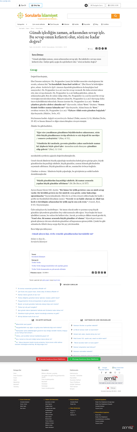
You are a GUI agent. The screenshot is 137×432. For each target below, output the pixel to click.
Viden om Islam (49, 414)
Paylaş (91, 49)
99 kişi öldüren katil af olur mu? (28, 316)
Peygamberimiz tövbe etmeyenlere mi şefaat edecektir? (37, 301)
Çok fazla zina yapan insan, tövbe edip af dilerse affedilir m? (38, 291)
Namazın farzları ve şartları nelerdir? (86, 325)
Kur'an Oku (98, 414)
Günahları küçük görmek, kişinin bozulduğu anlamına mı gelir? (38, 313)
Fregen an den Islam (50, 408)
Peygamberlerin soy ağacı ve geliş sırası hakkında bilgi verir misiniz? (39, 327)
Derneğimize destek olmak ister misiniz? (110, 383)
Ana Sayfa (21, 28)
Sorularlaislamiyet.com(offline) (102, 419)
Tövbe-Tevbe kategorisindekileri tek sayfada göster (50, 266)
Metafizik (16, 382)
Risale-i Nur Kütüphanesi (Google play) (104, 402)
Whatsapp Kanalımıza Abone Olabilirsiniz (85, 359)
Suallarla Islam (48, 406)
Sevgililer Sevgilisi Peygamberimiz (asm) (53, 376)
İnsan (15, 378)
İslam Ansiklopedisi (48, 388)
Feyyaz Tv (73, 410)
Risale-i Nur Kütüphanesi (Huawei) (103, 404)
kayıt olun (57, 280)
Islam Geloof (48, 416)
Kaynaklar (73, 378)
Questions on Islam (50, 402)
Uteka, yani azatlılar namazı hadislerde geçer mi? (32, 336)
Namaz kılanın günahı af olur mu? (29, 295)
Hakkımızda (74, 373)
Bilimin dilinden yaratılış (49, 373)
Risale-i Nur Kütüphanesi (101, 417)
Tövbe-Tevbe (39, 28)
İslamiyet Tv (73, 414)
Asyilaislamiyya (49, 410)
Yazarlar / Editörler (76, 375)
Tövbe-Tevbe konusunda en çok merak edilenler (49, 269)
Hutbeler (44, 384)
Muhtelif (16, 384)
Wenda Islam (48, 418)
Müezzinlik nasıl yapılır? (24, 324)
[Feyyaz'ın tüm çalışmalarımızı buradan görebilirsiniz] (128, 427)
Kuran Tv (72, 412)
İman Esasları (17, 375)
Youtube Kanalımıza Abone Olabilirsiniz (52, 359)
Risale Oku (73, 404)
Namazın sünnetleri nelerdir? (83, 351)
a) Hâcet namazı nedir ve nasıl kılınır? (86, 330)
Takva (32, 28)
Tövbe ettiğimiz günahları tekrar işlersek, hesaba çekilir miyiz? (39, 298)
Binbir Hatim (23, 406)
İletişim (72, 389)
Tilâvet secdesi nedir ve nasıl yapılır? (86, 343)
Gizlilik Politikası (75, 384)
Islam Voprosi (48, 404)
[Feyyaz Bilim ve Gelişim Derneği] (111, 379)
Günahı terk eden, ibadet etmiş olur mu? (87, 334)
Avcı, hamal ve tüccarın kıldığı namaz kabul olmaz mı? (34, 339)
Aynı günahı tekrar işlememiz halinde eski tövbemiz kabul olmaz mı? (40, 310)
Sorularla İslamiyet (38, 257)
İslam (27, 28)
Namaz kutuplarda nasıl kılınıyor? (85, 347)
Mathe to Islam (48, 425)
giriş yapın (46, 280)
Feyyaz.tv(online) (99, 421)
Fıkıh (15, 373)
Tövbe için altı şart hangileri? (27, 307)
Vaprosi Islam (48, 412)
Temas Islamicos (49, 421)
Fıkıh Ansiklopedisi (48, 379)
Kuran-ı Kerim (23, 404)
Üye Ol (23, 5)
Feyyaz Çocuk (99, 408)
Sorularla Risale (74, 402)
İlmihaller (45, 386)
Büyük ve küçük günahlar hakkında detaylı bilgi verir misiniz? (38, 304)
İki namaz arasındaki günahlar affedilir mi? (32, 288)
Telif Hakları (74, 386)
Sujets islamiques (49, 427)
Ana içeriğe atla (5, 1)
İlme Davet (22, 408)
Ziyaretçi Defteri (75, 380)
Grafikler (106, 24)
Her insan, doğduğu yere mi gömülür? (86, 356)
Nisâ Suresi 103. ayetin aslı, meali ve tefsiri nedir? (90, 338)
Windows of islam (49, 423)
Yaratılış (16, 386)
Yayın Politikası (75, 382)
